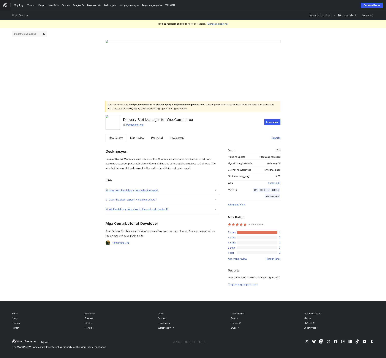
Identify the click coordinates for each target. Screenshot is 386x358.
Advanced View (236, 204)
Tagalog (45, 342)
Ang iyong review (237, 258)
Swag (235, 327)
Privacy (15, 327)
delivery (275, 190)
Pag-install (157, 137)
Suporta (276, 137)
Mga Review (137, 137)
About (15, 313)
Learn (161, 313)
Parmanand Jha (135, 124)
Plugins (88, 323)
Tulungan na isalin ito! (217, 23)
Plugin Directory (20, 15)
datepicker (264, 190)
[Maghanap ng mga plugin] (44, 34)
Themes (89, 318)
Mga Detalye (116, 137)
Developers (164, 323)
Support (162, 318)
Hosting (16, 323)
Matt (307, 318)
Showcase (90, 313)
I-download (272, 122)
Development (177, 137)
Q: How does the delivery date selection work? (132, 190)
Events (234, 318)
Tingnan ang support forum (243, 284)
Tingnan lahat (272, 258)
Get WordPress (372, 5)
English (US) (274, 183)
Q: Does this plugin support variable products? (131, 199)
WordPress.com (313, 313)
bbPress (309, 323)
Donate (236, 323)
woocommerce (272, 196)
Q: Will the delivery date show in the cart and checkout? (137, 209)
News (15, 318)
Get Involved (237, 313)
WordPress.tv (166, 327)
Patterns (89, 327)
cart (255, 190)
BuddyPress (311, 327)
